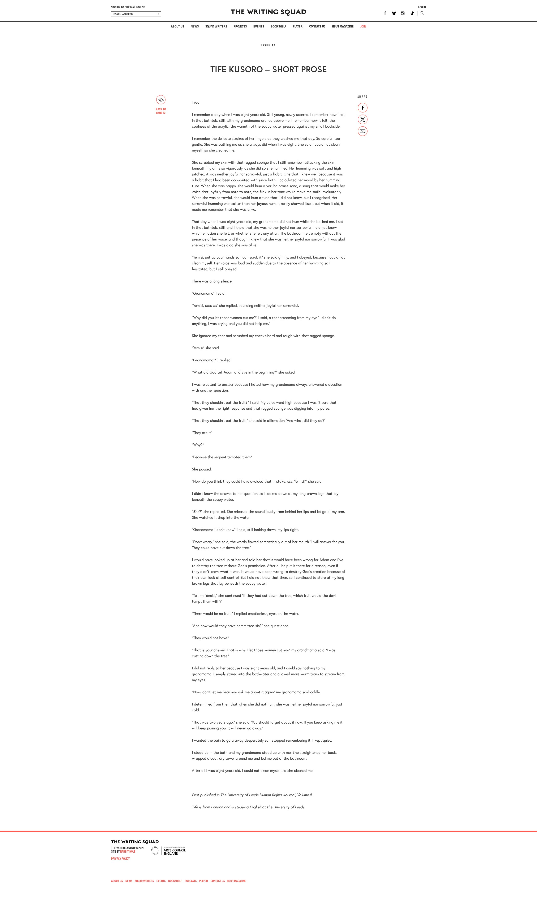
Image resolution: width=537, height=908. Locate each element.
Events (258, 26)
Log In (422, 7)
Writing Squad (268, 10)
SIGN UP (157, 14)
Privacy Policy (120, 858)
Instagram (402, 13)
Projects (240, 26)
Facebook (385, 13)
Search (421, 13)
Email (363, 131)
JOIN (363, 26)
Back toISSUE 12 (161, 111)
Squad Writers (216, 26)
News (195, 26)
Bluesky (394, 13)
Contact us (317, 26)
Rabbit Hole (128, 851)
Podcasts (191, 881)
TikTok (412, 13)
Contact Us (218, 881)
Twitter (363, 119)
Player (297, 26)
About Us (177, 26)
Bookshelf (278, 26)
